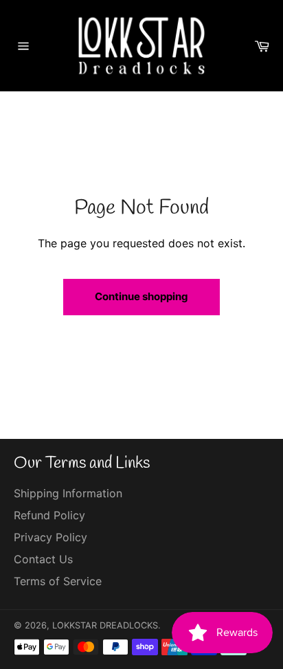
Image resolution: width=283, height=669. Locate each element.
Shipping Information (68, 493)
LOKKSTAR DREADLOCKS (105, 625)
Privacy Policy (50, 537)
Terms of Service (58, 581)
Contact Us (43, 559)
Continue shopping (141, 296)
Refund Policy (49, 515)
